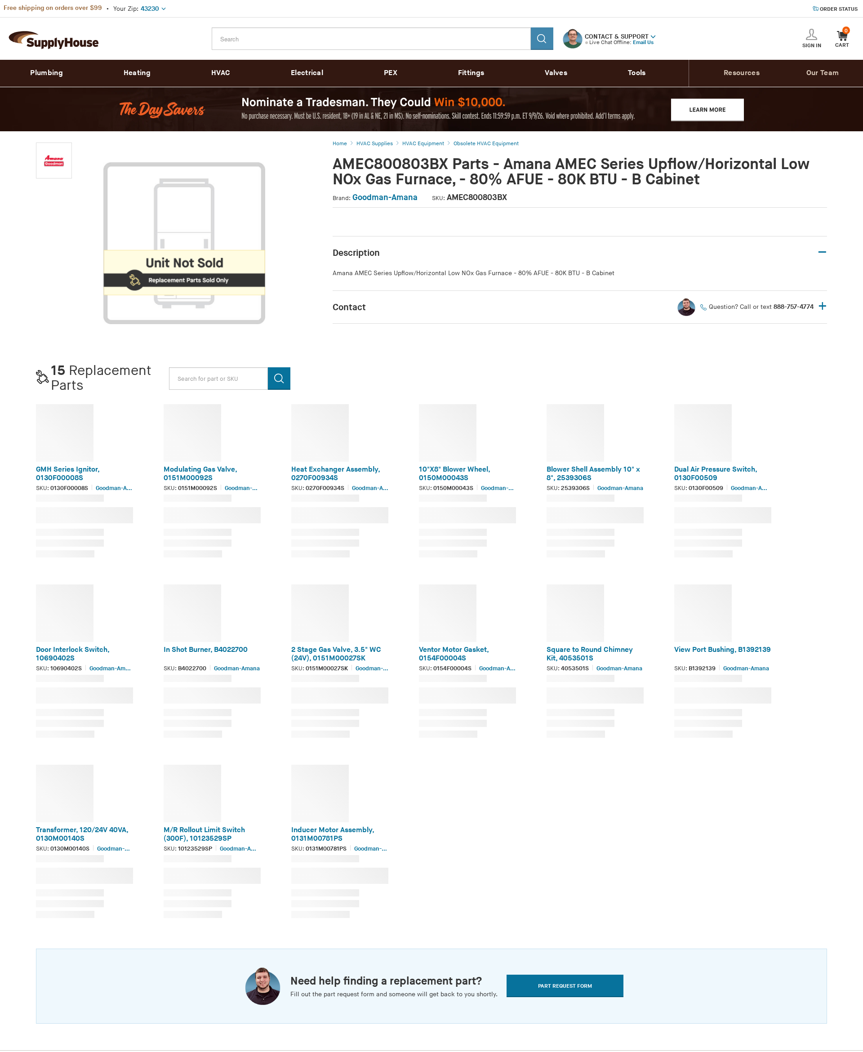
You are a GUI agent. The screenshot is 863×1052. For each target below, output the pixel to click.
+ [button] (822, 307)
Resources (742, 73)
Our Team (822, 73)
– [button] (822, 252)
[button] (653, 36)
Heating (137, 73)
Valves (556, 73)
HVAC (220, 73)
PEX (390, 73)
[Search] (542, 38)
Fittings (471, 73)
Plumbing (46, 73)
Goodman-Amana (385, 197)
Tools (637, 73)
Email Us (643, 42)
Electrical (307, 73)
